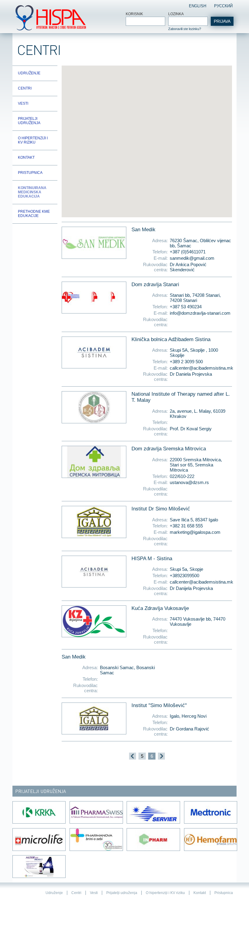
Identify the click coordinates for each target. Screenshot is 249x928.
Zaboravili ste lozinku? (184, 29)
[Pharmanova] (96, 839)
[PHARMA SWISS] (96, 812)
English (197, 6)
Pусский (223, 6)
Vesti (23, 103)
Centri (25, 88)
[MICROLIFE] (38, 839)
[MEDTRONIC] (210, 812)
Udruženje (29, 73)
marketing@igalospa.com (195, 532)
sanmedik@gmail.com (192, 258)
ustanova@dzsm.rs (189, 482)
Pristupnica (30, 173)
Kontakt (26, 157)
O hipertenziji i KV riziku (33, 140)
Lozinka (176, 14)
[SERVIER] (153, 812)
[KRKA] (38, 812)
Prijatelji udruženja (29, 121)
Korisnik (134, 14)
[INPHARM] (153, 839)
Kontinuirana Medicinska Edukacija (32, 192)
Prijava (222, 21)
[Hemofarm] (210, 839)
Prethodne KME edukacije (34, 213)
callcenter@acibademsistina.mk (201, 368)
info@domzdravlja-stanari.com (200, 313)
